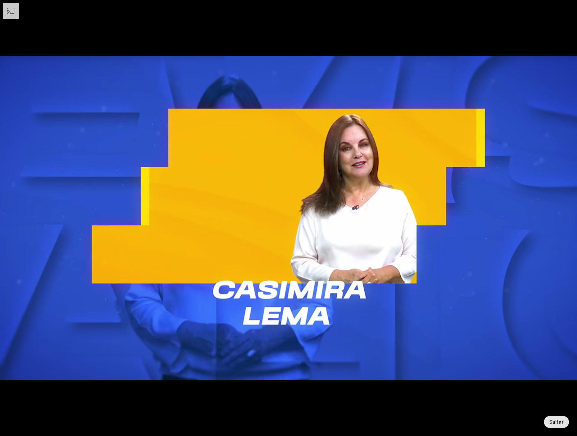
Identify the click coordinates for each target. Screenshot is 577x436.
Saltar (556, 422)
